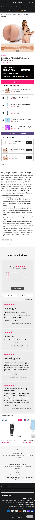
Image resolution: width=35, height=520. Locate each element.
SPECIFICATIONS (6, 240)
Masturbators (20, 7)
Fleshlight (8, 14)
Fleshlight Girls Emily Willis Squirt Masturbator (17, 157)
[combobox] (27, 299)
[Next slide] (33, 11)
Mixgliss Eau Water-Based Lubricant (20, 104)
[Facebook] (13, 517)
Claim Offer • (17, 133)
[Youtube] (19, 517)
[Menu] (2, 2)
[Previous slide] (2, 11)
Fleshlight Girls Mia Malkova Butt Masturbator (21, 89)
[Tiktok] (22, 517)
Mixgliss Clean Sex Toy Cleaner (19, 97)
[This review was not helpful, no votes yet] (28, 324)
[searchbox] (9, 295)
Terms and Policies (17, 514)
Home (2, 14)
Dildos (26, 7)
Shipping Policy (4, 164)
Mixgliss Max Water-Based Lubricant (21, 112)
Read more (27, 402)
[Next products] (32, 137)
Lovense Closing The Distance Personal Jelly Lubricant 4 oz (21, 119)
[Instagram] (16, 517)
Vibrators (12, 7)
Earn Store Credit (5, 168)
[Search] (5, 2)
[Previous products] (28, 137)
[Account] (29, 2)
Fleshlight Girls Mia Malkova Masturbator (17, 149)
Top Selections (5, 7)
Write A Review (18, 288)
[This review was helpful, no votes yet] (25, 324)
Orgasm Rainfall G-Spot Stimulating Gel (21, 126)
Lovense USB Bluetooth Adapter (17, 141)
